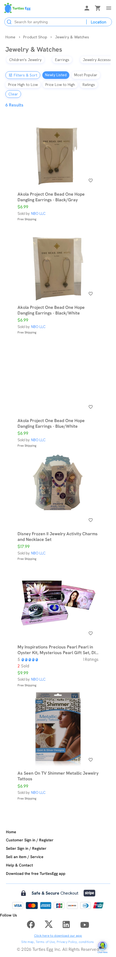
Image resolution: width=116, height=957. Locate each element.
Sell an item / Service (24, 856)
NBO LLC (38, 213)
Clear (13, 94)
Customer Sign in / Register (29, 840)
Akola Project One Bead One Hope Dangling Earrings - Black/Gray (51, 197)
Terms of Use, (46, 942)
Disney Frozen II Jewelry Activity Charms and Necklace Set (58, 536)
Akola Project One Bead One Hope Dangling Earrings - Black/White (51, 310)
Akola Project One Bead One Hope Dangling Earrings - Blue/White (51, 423)
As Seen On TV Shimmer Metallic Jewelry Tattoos (58, 776)
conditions (86, 942)
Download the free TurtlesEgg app (35, 873)
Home (11, 831)
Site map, (28, 942)
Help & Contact (19, 865)
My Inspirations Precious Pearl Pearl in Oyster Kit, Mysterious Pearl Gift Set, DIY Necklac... (58, 649)
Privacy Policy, (67, 942)
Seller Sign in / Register (26, 848)
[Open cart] (98, 9)
